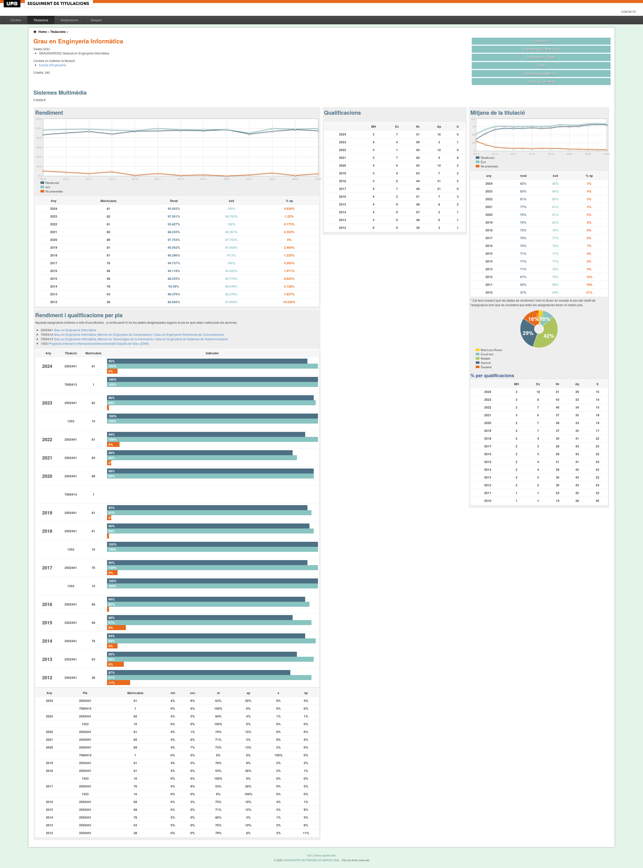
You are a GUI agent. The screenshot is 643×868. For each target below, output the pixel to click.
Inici (309, 855)
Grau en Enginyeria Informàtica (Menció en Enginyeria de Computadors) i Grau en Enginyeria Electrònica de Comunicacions (139, 334)
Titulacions (40, 20)
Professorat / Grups (541, 57)
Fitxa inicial (541, 41)
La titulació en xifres (541, 81)
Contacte (628, 12)
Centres (15, 20)
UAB (12, 3)
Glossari (96, 20)
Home (42, 32)
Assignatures (69, 20)
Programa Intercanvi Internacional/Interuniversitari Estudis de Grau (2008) (98, 343)
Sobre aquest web (325, 855)
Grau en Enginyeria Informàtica (75, 330)
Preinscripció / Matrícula (541, 49)
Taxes (541, 65)
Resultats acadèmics (541, 73)
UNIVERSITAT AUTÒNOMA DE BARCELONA (311, 860)
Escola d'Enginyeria (52, 65)
